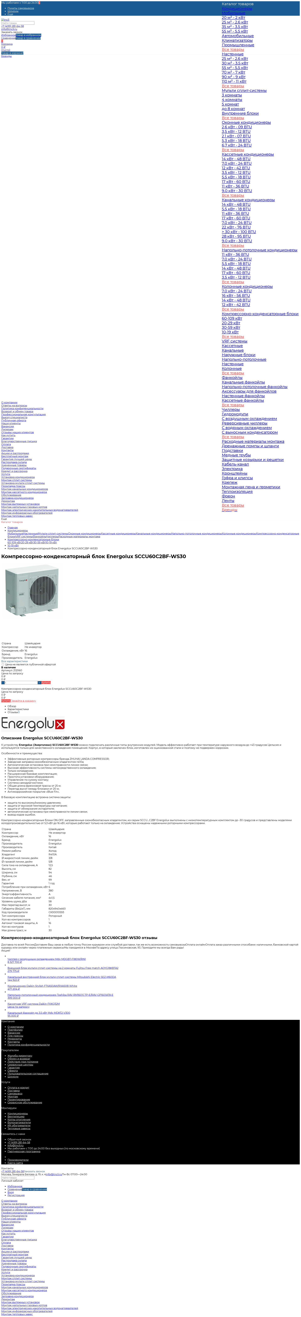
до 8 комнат (233, 108)
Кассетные (232, 345)
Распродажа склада (14, 462)
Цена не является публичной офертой (30, 664)
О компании (16, 1026)
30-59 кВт (39, 542)
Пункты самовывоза (21, 8)
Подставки (232, 450)
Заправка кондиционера (17, 498)
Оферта (13, 1070)
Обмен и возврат (19, 1058)
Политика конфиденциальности (22, 408)
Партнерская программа (24, 1151)
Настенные (30, 533)
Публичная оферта (13, 420)
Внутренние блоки (240, 113)
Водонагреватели (19, 1122)
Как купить (8, 435)
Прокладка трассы (13, 486)
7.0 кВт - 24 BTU (237, 163)
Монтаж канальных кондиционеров (24, 489)
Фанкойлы (39, 536)
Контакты (14, 1041)
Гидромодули (235, 414)
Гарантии (7, 438)
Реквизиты (15, 1038)
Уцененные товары (14, 465)
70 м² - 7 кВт (233, 72)
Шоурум (13, 11)
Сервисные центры (20, 1064)
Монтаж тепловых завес (17, 515)
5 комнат (230, 104)
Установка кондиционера (18, 477)
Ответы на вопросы (14, 405)
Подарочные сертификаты (18, 468)
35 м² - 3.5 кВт (235, 26)
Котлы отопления (19, 1119)
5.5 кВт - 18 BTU (236, 177)
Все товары (233, 49)
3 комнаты (232, 95)
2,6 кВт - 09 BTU (237, 127)
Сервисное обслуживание (25, 1102)
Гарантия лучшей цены (16, 459)
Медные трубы (236, 455)
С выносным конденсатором (250, 432)
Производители (18, 1159)
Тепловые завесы (19, 1128)
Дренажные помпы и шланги (250, 446)
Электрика (232, 468)
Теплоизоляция (237, 491)
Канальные (233, 350)
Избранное (21, 35)
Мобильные (15, 533)
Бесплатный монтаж (14, 456)
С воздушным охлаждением (249, 418)
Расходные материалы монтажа (79, 536)
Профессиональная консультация (23, 414)
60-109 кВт (14, 542)
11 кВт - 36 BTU (235, 186)
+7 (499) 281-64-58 (12, 26)
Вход (11, 1192)
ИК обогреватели (19, 1125)
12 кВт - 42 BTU (236, 168)
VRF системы (24, 536)
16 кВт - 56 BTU (236, 295)
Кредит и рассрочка (14, 471)
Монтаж (13, 1096)
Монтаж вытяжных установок (20, 504)
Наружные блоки (239, 354)
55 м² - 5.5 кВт (235, 31)
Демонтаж (8, 501)
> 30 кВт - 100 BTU (239, 231)
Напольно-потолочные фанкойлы (255, 386)
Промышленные (238, 45)
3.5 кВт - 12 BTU (236, 172)
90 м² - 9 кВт (234, 76)
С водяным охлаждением (247, 427)
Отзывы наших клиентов (17, 432)
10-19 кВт (51, 542)
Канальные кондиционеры (153, 533)
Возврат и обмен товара (17, 411)
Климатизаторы (237, 40)
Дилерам (7, 429)
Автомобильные (238, 35)
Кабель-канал (235, 464)
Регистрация (16, 1195)
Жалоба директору (20, 1055)
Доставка (14, 1090)
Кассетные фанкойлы (243, 400)
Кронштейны (234, 473)
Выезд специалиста (14, 417)
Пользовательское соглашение (28, 1073)
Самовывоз (15, 1093)
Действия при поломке (23, 1061)
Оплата (6, 1242)
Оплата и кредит (18, 1087)
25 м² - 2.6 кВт (235, 22)
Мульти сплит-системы (53, 533)
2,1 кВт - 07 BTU (236, 136)
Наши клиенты (11, 423)
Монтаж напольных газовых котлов (24, 507)
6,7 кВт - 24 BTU (237, 145)
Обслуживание (11, 495)
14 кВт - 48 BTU (236, 159)
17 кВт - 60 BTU (236, 181)
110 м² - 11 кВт (234, 81)
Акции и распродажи (15, 1251)
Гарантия (14, 1067)
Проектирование (19, 1099)
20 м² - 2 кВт (233, 17)
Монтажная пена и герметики (251, 487)
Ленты (228, 500)
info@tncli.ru (9, 29)
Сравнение (21, 38)
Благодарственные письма (19, 441)
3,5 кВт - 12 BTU (236, 131)
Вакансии (7, 426)
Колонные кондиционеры (247, 286)
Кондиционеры (18, 530)
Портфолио (15, 1029)
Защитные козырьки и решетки (253, 459)
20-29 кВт (27, 542)
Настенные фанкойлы (243, 395)
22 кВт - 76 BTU (236, 227)
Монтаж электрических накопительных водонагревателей (39, 510)
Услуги (5, 1272)
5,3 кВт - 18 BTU (236, 140)
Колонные (232, 368)
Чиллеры (52, 536)
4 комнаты (232, 99)
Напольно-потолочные (244, 359)
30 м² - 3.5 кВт (235, 63)
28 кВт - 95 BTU (236, 236)
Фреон (228, 496)
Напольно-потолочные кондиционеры (196, 533)
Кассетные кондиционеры (118, 533)
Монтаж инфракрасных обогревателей (27, 512)
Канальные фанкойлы (243, 382)
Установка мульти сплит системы (23, 483)
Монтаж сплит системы (16, 480)
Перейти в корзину (23, 700)
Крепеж (229, 482)
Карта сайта (15, 1162)
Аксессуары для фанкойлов (249, 391)
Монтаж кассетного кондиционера (24, 492)
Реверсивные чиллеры (244, 423)
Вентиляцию (16, 1116)
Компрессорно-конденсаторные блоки (33, 539)
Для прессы (15, 1035)
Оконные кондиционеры (84, 533)
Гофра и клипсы (237, 478)
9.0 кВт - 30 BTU (237, 190)
